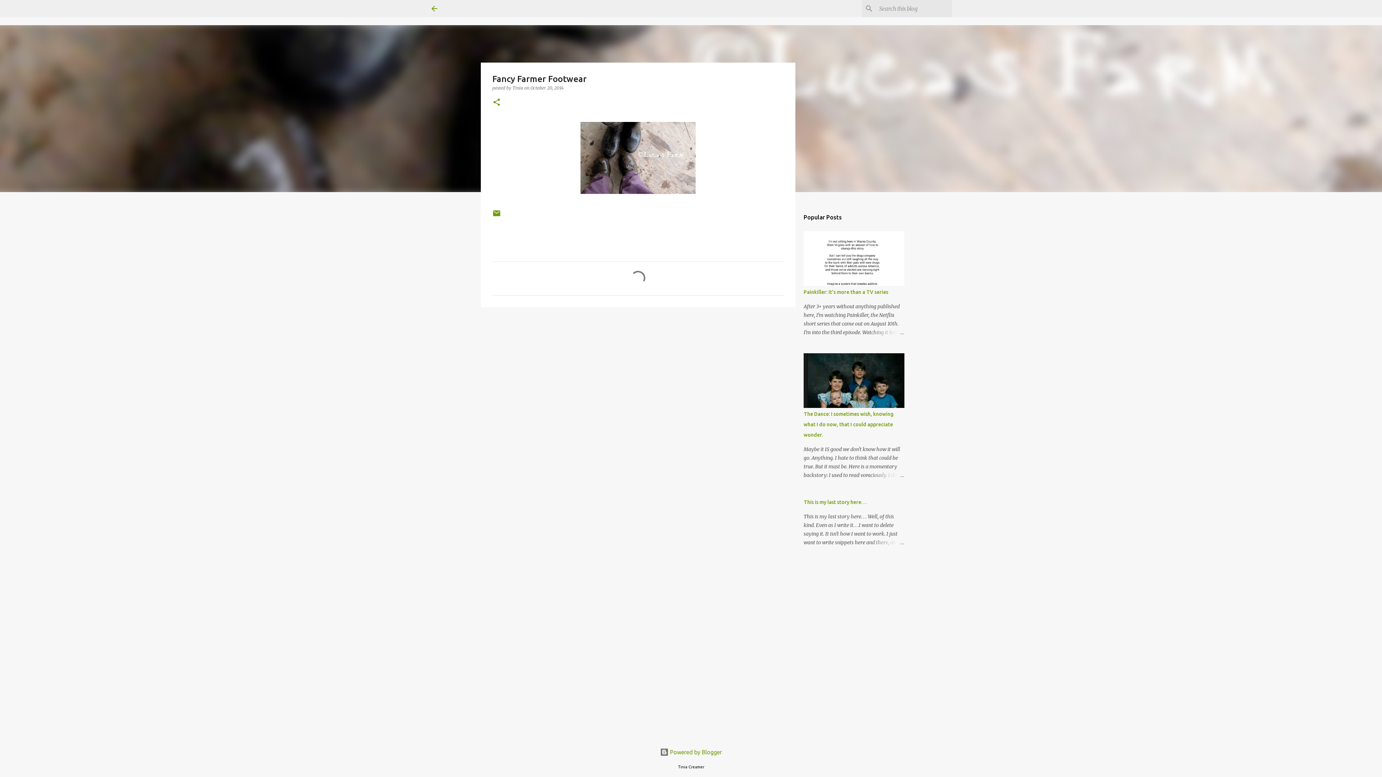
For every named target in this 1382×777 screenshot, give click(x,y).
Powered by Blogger (695, 752)
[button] (496, 103)
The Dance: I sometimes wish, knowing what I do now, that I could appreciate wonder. (849, 424)
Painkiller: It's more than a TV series (846, 292)
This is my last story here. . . (835, 502)
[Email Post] (496, 216)
